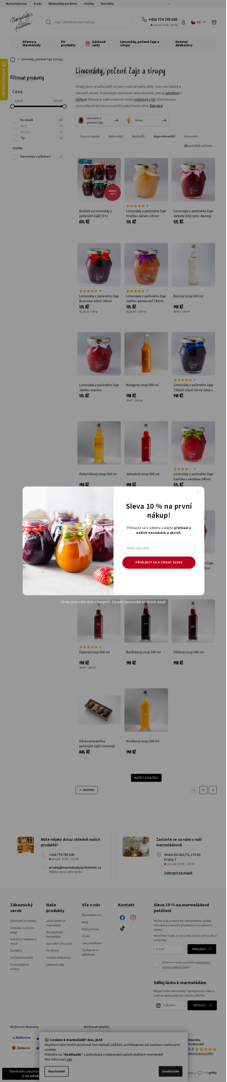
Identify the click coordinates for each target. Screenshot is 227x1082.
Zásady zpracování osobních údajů (139, 602)
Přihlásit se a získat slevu (159, 562)
